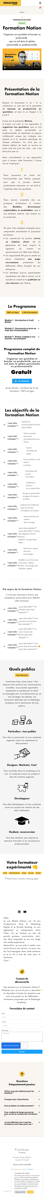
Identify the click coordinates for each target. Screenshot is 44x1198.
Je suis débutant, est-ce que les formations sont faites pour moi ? (18, 1123)
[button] (40, 3)
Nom (3, 1013)
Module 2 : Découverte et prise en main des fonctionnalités (20, 329)
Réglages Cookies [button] (20, 1192)
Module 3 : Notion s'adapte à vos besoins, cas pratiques (20, 338)
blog (31, 1169)
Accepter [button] (30, 1192)
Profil (22, 12)
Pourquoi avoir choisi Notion (16, 1099)
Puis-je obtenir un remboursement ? (19, 1106)
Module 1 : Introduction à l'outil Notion (19, 321)
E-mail (4, 1022)
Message (5, 1030)
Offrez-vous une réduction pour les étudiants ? (19, 1092)
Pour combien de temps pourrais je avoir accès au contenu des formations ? (20, 1114)
